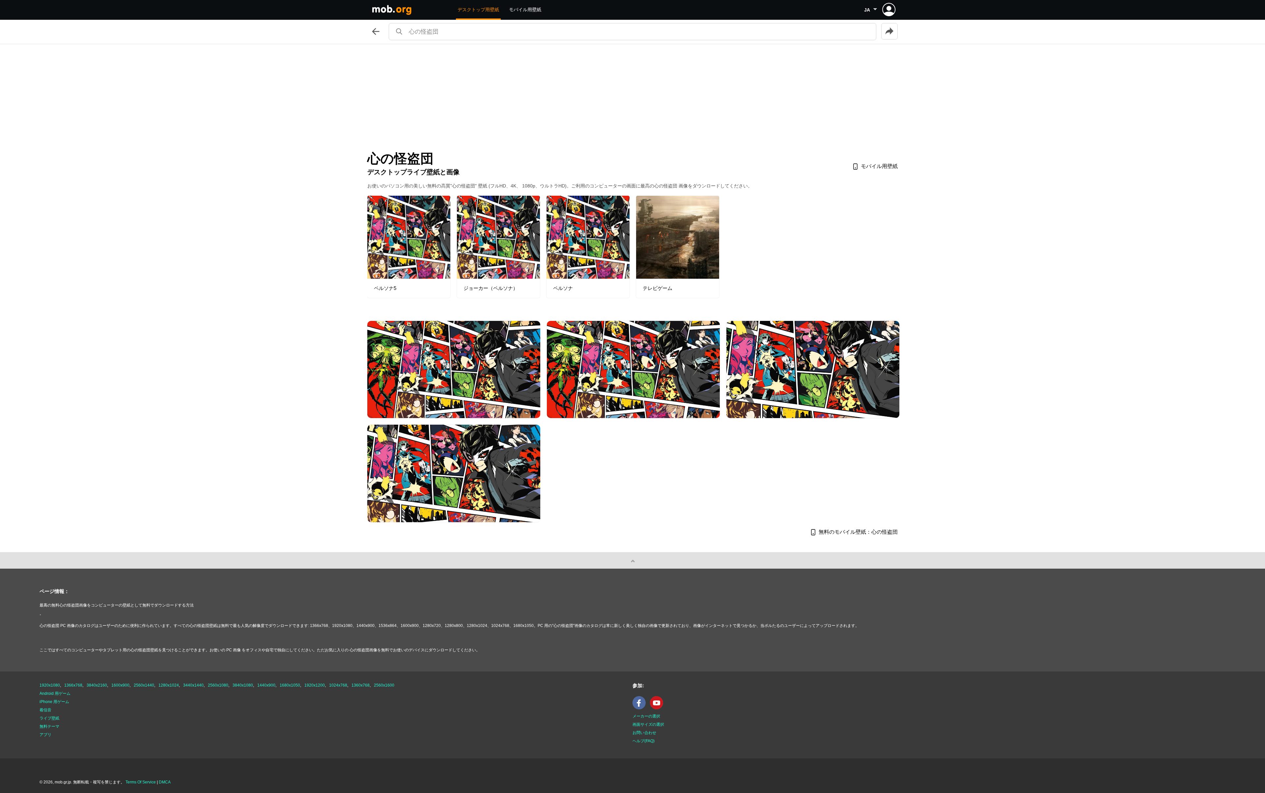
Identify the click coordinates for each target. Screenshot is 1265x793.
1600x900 (120, 685)
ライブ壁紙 (49, 718)
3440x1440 (193, 685)
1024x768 (338, 685)
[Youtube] (658, 708)
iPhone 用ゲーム (54, 701)
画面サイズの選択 (648, 724)
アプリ (45, 734)
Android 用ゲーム (55, 693)
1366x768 (73, 685)
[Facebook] (640, 708)
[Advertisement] (632, 93)
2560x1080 (218, 685)
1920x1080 (50, 685)
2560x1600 (384, 685)
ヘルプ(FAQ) (643, 741)
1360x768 (360, 685)
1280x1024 (168, 685)
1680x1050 (290, 685)
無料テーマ (49, 726)
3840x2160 (97, 685)
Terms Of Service (141, 782)
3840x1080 (243, 685)
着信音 (45, 710)
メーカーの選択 (646, 716)
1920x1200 (314, 685)
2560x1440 (144, 685)
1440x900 (266, 685)
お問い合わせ (644, 732)
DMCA (165, 782)
